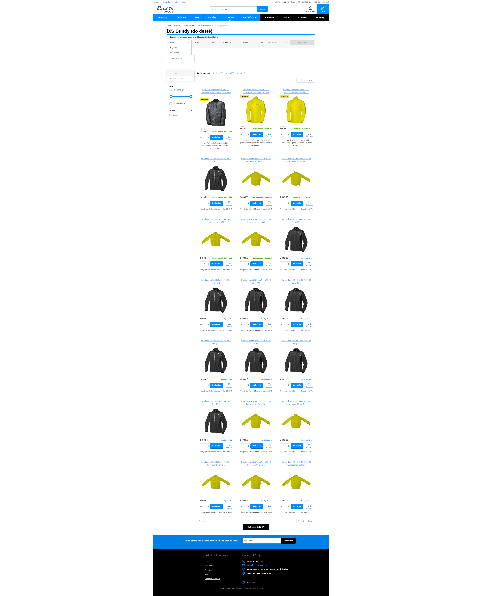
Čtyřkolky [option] (174, 47)
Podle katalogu (203, 73)
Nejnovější (241, 73)
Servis (207, 574)
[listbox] (180, 50)
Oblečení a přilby (189, 26)
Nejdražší (230, 73)
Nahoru (202, 521)
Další (310, 80)
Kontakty (208, 565)
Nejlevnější (218, 73)
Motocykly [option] (174, 52)
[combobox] (180, 42)
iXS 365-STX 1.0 (176, 78)
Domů (169, 26)
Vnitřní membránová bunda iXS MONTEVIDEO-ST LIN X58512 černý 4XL (216, 92)
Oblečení (177, 26)
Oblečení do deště (204, 26)
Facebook (251, 582)
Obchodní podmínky (170, 2)
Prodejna (208, 570)
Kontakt (156, 2)
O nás (184, 2)
